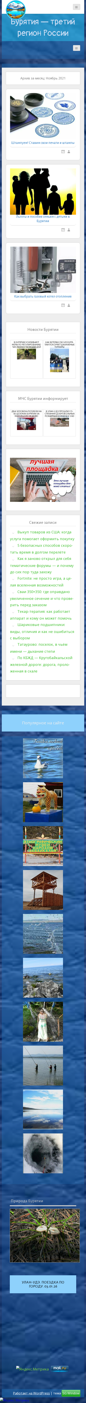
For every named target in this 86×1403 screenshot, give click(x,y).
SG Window (71, 1393)
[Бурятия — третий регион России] (16, 10)
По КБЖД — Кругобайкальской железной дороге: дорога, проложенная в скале (41, 664)
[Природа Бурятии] (45, 1236)
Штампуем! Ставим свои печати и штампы (43, 143)
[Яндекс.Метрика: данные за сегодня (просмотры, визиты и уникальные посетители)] (14, 1400)
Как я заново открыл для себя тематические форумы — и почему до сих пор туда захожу (42, 565)
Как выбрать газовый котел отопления (43, 296)
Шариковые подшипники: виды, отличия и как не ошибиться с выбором (42, 631)
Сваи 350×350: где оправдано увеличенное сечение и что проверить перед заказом (42, 598)
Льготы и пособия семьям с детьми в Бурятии (43, 219)
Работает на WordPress (31, 1393)
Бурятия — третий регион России (43, 27)
